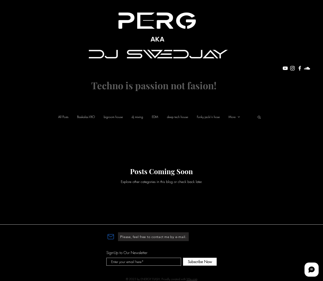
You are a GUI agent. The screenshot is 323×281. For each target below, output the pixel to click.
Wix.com (192, 279)
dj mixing (137, 117)
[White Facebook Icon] (300, 68)
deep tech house (177, 117)
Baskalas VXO (86, 117)
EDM (155, 117)
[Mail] (110, 236)
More (232, 117)
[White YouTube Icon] (285, 68)
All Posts (63, 117)
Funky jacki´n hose (208, 117)
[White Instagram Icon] (292, 68)
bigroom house (113, 117)
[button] (259, 117)
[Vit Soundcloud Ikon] (307, 68)
